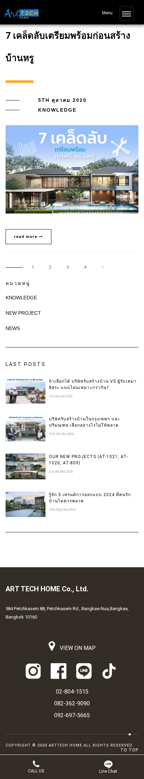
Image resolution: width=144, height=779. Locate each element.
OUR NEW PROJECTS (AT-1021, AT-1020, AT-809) (88, 459)
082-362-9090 (72, 703)
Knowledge (57, 110)
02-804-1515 (72, 691)
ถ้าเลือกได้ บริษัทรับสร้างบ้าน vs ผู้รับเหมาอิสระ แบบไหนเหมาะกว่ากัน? (93, 384)
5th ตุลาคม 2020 (62, 100)
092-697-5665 (72, 715)
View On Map (77, 648)
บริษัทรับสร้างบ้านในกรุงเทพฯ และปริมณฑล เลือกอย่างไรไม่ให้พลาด (84, 422)
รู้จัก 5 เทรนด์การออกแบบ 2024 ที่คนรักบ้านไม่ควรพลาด (90, 497)
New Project (23, 313)
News (13, 328)
